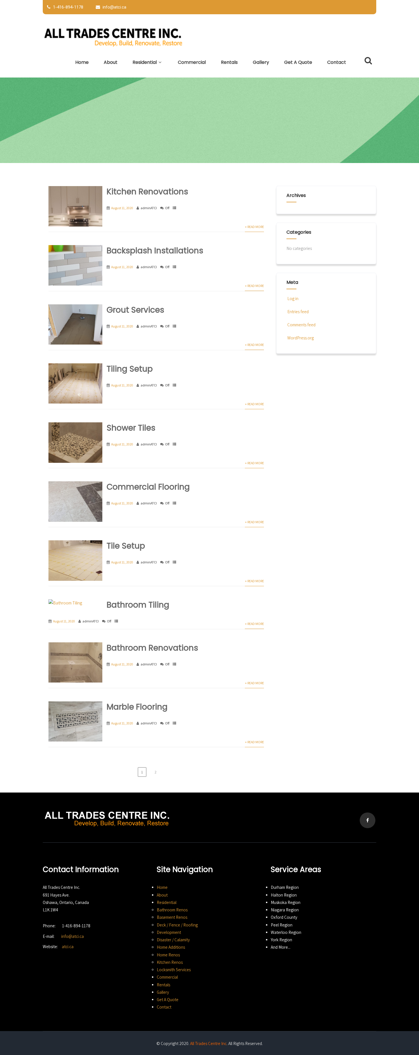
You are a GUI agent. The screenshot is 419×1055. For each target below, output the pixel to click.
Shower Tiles (131, 427)
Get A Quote (298, 62)
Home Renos (168, 955)
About (110, 62)
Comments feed (301, 324)
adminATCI (149, 208)
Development (169, 932)
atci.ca (68, 946)
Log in (292, 298)
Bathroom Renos (172, 910)
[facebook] (367, 820)
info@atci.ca (72, 936)
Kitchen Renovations (147, 191)
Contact (336, 62)
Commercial (192, 62)
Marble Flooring (137, 706)
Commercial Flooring (148, 486)
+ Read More (254, 227)
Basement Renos (172, 917)
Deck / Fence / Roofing (177, 925)
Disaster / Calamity (173, 939)
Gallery (261, 62)
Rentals (229, 62)
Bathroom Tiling (138, 604)
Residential (145, 62)
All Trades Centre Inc (208, 1043)
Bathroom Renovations (152, 647)
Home (82, 62)
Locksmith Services (174, 969)
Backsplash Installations (155, 250)
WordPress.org (300, 338)
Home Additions (171, 947)
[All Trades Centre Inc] (114, 36)
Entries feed (298, 311)
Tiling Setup (130, 368)
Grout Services (135, 309)
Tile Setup (126, 545)
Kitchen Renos (170, 962)
